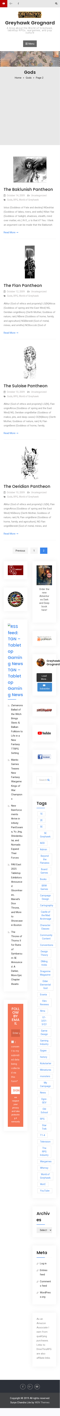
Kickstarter (45, 1063)
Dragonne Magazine (45, 973)
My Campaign (45, 1084)
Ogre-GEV (44, 1101)
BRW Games (44, 887)
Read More (9, 232)
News (43, 1092)
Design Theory (44, 953)
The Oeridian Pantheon (27, 486)
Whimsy (44, 1168)
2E (41, 820)
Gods (9, 199)
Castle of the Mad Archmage (45, 915)
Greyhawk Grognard (30, 22)
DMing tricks (44, 963)
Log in (43, 1263)
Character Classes (45, 927)
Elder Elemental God (45, 984)
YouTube (45, 1190)
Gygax (43, 1050)
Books (43, 879)
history (43, 1057)
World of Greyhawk (29, 199)
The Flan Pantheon (23, 285)
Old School (44, 1111)
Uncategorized (39, 195)
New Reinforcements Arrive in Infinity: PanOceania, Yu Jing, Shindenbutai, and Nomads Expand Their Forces (17, 831)
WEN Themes (42, 1402)
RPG (15, 199)
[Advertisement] (30, 111)
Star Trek (44, 1127)
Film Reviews (44, 1003)
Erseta (43, 994)
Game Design (44, 1032)
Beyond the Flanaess (44, 859)
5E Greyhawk (45, 835)
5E (41, 826)
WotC (43, 1184)
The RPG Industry (44, 1151)
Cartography (46, 905)
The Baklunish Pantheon (28, 189)
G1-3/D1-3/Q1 (44, 1021)
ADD (42, 843)
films (42, 1011)
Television (45, 1141)
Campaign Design (45, 897)
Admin (43, 849)
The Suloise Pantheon (26, 386)
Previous (20, 550)
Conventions (46, 945)
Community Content (46, 937)
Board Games (44, 871)
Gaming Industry (44, 1042)
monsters (45, 1076)
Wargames (46, 1161)
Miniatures (45, 1070)
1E (41, 813)
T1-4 (42, 1135)
